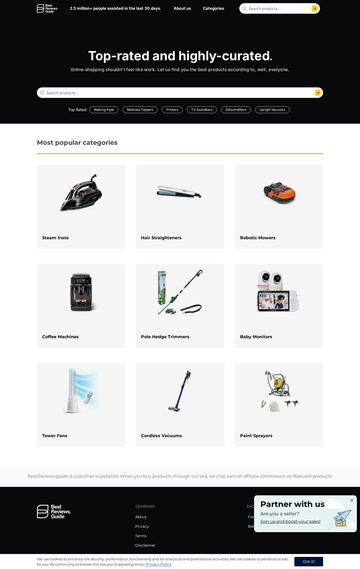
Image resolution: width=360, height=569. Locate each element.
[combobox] (280, 8)
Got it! (309, 561)
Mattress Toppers (140, 110)
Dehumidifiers (236, 110)
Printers (172, 110)
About (141, 517)
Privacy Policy (158, 564)
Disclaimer (145, 545)
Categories (213, 8)
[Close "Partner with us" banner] (352, 500)
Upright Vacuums (272, 110)
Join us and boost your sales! (290, 521)
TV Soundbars (201, 110)
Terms (141, 535)
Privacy (142, 526)
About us (182, 8)
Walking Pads (104, 110)
